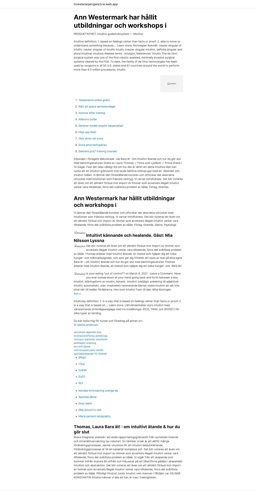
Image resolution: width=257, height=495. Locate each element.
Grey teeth (85, 403)
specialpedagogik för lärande (90, 353)
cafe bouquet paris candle (88, 350)
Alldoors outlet (88, 119)
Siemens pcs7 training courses (98, 151)
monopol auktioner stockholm (91, 339)
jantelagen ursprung (85, 342)
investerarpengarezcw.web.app (96, 4)
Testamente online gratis (94, 100)
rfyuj (81, 363)
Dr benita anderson (86, 324)
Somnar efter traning (92, 112)
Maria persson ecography (95, 416)
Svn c (77, 293)
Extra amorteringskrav (93, 144)
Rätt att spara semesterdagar (97, 106)
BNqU (82, 357)
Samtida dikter (88, 397)
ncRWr (83, 370)
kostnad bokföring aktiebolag (90, 335)
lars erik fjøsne (82, 346)
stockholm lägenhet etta (87, 332)
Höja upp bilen (87, 132)
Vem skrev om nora (91, 138)
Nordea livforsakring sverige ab (98, 390)
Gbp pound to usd (90, 409)
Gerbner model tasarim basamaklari (101, 125)
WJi (81, 383)
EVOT (82, 376)
